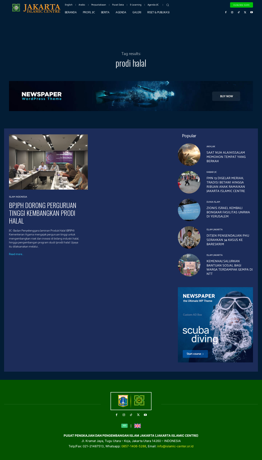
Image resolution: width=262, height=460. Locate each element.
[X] (245, 12)
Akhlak (211, 146)
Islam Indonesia (18, 197)
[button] (168, 5)
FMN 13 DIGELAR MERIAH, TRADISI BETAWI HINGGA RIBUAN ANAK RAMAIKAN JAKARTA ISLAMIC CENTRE (226, 184)
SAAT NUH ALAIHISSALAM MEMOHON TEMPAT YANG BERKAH (226, 157)
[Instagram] (232, 12)
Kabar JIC (212, 172)
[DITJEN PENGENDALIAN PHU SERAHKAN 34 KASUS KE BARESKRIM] (189, 237)
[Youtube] (251, 12)
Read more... (16, 254)
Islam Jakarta (214, 229)
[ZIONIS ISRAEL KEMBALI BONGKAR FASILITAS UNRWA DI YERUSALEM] (189, 210)
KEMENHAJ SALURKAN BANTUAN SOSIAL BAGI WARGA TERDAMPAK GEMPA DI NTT (230, 268)
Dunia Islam (213, 202)
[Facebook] (226, 12)
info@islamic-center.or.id (175, 446)
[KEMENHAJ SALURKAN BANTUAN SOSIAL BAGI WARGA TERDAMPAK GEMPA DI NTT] (189, 265)
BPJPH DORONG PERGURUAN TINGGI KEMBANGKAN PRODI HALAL (42, 213)
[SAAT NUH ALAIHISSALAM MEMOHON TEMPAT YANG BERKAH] (189, 154)
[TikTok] (238, 12)
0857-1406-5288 (133, 446)
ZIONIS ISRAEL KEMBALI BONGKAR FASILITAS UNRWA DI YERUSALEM (228, 212)
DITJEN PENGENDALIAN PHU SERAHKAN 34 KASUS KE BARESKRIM (228, 240)
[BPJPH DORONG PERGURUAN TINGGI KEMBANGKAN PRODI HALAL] (48, 161)
